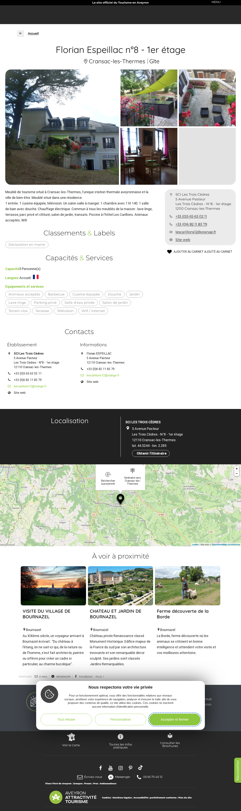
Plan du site (185, 797)
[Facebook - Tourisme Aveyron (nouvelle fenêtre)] (101, 767)
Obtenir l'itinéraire (151, 453)
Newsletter (237, 770)
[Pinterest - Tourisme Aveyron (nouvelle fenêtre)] (130, 767)
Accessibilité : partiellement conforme (155, 797)
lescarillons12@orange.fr (195, 232)
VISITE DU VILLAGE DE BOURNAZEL (46, 614)
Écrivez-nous (93, 777)
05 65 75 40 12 (152, 776)
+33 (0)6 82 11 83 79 (191, 224)
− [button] (237, 473)
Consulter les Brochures (170, 744)
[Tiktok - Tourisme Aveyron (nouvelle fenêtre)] (140, 767)
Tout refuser (66, 719)
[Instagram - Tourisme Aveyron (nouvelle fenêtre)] (120, 767)
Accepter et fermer (175, 719)
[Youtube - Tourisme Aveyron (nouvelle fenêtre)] (111, 767)
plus (99, 676)
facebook (86, 676)
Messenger (122, 776)
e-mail (43, 676)
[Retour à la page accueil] (20, 33)
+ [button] (237, 469)
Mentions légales (122, 797)
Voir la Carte (71, 745)
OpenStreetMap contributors (226, 544)
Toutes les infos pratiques (120, 746)
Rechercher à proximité (108, 482)
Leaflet (195, 544)
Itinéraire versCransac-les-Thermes (132, 480)
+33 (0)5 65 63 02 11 (191, 216)
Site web (182, 240)
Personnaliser (120, 719)
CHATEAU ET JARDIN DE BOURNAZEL (115, 614)
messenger (63, 676)
